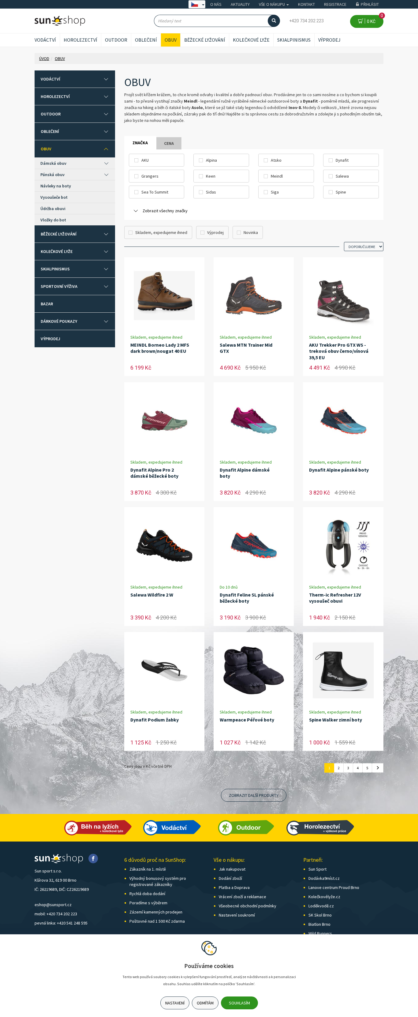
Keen (210, 176)
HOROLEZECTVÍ (80, 40)
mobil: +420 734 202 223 (56, 914)
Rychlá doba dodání (147, 893)
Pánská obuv (52, 174)
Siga (275, 192)
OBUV (171, 40)
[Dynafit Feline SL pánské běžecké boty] (253, 545)
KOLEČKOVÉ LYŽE (251, 40)
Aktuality (240, 4)
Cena (169, 143)
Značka (140, 142)
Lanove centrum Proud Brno (333, 887)
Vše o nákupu (272, 4)
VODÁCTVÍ (45, 40)
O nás (216, 4)
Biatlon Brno (319, 924)
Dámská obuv (53, 163)
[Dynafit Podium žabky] (164, 670)
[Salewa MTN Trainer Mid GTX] (253, 295)
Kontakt (306, 4)
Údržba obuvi (52, 208)
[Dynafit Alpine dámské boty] (253, 420)
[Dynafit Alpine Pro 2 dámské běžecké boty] (164, 420)
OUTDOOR (116, 40)
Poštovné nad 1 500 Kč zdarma (157, 921)
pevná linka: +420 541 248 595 (61, 923)
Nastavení (175, 1003)
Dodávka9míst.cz (324, 878)
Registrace (335, 4)
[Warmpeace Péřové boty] (253, 670)
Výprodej (329, 40)
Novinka (251, 232)
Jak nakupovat (232, 869)
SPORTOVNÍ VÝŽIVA (59, 286)
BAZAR (47, 304)
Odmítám (205, 1003)
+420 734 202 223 (306, 20)
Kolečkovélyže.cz (324, 896)
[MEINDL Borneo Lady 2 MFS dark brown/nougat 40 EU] (164, 295)
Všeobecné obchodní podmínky (247, 906)
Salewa (342, 176)
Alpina (211, 160)
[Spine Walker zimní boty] (343, 670)
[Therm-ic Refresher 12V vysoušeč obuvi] (343, 545)
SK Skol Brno (320, 915)
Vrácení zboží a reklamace (242, 896)
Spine (341, 192)
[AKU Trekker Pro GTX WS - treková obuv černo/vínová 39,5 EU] (343, 295)
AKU (145, 160)
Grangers (150, 176)
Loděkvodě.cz (321, 906)
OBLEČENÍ (146, 40)
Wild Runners (320, 933)
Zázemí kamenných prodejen (155, 912)
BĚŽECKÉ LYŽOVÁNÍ (204, 40)
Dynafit (342, 160)
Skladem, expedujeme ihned (161, 232)
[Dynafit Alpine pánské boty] (343, 420)
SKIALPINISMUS (294, 40)
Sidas (211, 192)
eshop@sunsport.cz (53, 904)
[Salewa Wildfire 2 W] (164, 545)
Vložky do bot (53, 220)
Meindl (277, 176)
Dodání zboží (230, 878)
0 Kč (374, 19)
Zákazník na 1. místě (147, 869)
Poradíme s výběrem (148, 903)
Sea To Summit (154, 192)
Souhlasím (239, 1003)
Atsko (276, 160)
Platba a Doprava (234, 887)
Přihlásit (370, 4)
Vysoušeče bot (54, 197)
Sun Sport (317, 869)
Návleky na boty (55, 186)
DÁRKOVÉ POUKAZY (59, 321)
